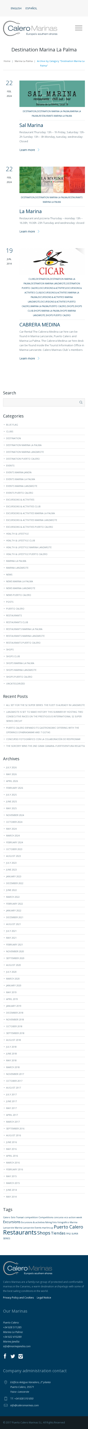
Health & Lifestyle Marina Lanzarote (29, 547)
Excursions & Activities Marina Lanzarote (31, 520)
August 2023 (13, 855)
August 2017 (13, 1087)
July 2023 (11, 862)
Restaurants (14, 615)
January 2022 (13, 910)
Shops (70, 306)
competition (31, 1217)
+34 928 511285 (12, 1327)
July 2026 (11, 767)
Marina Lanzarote (17, 567)
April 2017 (12, 1114)
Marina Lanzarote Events (28, 1227)
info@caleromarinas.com (24, 1405)
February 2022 (14, 903)
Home (7, 61)
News (9, 574)
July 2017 (11, 1094)
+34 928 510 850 (23, 1398)
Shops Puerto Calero (58, 315)
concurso (59, 1217)
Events (10, 465)
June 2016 (11, 1142)
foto (54, 1222)
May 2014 (11, 1196)
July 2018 (11, 1046)
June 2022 (11, 890)
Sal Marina (31, 125)
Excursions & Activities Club (23, 506)
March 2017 (13, 1121)
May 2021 (11, 937)
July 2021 (11, 930)
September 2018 (15, 1033)
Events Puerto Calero (19, 492)
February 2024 (14, 842)
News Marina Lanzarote (20, 588)
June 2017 (11, 1101)
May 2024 (11, 828)
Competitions (45, 1217)
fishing (48, 1222)
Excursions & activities (33, 1222)
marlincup (47, 1227)
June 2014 (11, 1189)
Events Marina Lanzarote (21, 485)
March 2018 (13, 1067)
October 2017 (14, 1080)
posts (9, 601)
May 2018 (11, 1060)
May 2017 (11, 1108)
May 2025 (11, 808)
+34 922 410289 (12, 1337)
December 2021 (14, 917)
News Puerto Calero (18, 595)
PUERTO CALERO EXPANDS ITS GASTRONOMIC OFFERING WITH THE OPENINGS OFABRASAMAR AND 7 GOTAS (42, 730)
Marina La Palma (24, 61)
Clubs (31, 278)
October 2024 (14, 821)
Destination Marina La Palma (53, 111)
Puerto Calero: (11, 1322)
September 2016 (15, 1128)
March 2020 (13, 978)
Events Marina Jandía (19, 472)
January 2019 (13, 1005)
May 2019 (11, 992)
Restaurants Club (17, 622)
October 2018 (14, 1026)
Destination (29, 111)
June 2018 (11, 1053)
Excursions (11, 1221)
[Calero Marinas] (30, 28)
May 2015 (11, 1176)
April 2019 (12, 999)
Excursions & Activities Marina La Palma (30, 513)
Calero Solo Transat (13, 1217)
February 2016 (14, 1169)
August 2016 (13, 1135)
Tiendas (58, 1233)
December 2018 (14, 1012)
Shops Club (13, 656)
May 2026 (11, 774)
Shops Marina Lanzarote (21, 669)
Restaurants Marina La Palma (55, 115)
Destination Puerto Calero (23, 458)
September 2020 (15, 958)
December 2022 (14, 883)
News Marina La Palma (19, 581)
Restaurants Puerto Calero (23, 642)
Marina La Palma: (13, 1332)
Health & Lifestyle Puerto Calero (26, 554)
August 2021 (13, 924)
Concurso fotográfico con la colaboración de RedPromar (43, 739)
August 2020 (13, 965)
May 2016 (11, 1148)
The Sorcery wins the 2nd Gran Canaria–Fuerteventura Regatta (45, 745)
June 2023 (11, 869)
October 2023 (14, 849)
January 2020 (13, 985)
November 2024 (15, 815)
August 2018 (13, 1039)
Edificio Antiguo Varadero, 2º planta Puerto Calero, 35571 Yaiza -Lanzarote (30, 1386)
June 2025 (11, 801)
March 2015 (13, 1183)
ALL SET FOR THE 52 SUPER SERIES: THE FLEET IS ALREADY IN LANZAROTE (45, 705)
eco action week (73, 1217)
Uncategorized (15, 683)
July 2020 (11, 971)
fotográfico (63, 1222)
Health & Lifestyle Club (20, 540)
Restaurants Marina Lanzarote (25, 635)
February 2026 (14, 787)
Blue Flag (12, 424)
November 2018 (15, 1019)
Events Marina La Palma (20, 479)
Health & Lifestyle (17, 533)
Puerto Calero (57, 306)
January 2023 (13, 876)
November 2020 (15, 951)
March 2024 (13, 835)
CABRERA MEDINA (39, 324)
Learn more (27, 150)
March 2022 (13, 896)
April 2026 (12, 781)
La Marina (30, 211)
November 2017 (15, 1074)
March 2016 (13, 1162)
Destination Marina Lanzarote (48, 283)
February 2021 (14, 944)
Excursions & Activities (52, 288)
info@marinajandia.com (16, 1346)
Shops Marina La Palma (46, 310)
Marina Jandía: (11, 1341)
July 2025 (11, 794)
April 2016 (12, 1155)
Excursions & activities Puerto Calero (29, 526)
